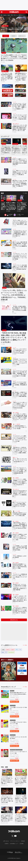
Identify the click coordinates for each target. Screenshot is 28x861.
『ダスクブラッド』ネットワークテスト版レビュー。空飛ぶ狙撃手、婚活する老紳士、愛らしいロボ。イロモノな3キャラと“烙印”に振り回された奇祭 (7, 799)
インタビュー (15, 143)
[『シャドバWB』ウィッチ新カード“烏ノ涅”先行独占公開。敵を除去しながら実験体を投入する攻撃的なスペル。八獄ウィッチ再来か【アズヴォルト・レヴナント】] (6, 415)
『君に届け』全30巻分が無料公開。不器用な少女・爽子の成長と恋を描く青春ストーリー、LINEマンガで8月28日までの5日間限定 (20, 309)
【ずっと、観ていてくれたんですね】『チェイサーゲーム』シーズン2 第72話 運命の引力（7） (20, 460)
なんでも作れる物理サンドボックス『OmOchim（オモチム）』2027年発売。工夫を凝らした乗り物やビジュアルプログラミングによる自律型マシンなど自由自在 (14, 57)
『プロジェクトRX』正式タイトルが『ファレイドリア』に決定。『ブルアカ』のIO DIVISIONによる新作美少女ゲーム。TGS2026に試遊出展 (14, 295)
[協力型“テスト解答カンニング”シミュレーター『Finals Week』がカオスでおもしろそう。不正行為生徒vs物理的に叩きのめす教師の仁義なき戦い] (6, 160)
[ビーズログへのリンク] (18, 852)
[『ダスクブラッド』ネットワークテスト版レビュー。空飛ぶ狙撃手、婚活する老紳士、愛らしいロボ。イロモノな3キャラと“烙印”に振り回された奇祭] (7, 791)
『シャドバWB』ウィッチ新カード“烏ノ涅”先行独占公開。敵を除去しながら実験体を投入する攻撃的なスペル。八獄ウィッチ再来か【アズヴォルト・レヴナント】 (20, 416)
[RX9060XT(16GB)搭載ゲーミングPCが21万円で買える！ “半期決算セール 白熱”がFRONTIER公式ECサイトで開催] (6, 565)
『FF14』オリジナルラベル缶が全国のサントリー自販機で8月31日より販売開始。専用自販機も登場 (20, 384)
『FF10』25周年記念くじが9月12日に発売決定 (20, 556)
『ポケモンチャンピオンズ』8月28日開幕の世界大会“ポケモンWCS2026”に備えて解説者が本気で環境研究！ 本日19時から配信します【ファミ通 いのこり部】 (20, 127)
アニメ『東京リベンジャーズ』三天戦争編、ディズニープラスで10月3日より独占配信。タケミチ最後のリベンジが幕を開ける (20, 172)
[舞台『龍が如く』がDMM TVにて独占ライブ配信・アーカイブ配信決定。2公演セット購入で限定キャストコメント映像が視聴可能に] (6, 393)
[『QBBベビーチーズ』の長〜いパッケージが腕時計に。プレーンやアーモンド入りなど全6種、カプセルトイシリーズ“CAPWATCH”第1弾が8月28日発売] (6, 403)
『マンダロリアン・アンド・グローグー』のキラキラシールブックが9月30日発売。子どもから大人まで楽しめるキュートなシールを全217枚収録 (20, 256)
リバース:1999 (17, 511)
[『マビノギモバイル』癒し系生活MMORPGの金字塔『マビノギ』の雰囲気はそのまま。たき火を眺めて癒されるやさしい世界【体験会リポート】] (7, 68)
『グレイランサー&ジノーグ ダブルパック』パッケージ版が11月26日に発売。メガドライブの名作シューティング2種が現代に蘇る (20, 117)
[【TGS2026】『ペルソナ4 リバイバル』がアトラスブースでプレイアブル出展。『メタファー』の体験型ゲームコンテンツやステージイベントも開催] (6, 360)
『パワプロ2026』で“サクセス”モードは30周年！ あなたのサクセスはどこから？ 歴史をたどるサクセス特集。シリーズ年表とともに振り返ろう (7, 780)
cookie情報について (14, 843)
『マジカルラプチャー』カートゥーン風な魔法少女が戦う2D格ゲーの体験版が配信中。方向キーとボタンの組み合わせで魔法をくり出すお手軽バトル (20, 233)
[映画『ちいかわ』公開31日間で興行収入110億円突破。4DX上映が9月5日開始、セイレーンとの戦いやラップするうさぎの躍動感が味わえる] (6, 243)
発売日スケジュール (23, 15)
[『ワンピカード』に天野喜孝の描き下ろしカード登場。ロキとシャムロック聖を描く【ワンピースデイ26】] (6, 575)
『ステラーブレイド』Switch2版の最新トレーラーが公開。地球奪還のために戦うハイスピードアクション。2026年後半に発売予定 (20, 267)
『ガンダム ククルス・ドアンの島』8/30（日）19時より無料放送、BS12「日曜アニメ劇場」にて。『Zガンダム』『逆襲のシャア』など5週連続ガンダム (19, 106)
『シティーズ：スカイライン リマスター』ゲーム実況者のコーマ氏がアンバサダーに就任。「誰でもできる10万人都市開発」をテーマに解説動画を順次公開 (20, 470)
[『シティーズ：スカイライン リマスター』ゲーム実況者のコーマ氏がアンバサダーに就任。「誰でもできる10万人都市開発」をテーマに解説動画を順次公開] (6, 469)
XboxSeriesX (11, 652)
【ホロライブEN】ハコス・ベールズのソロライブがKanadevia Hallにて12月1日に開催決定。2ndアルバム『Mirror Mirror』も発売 (20, 222)
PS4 (20, 649)
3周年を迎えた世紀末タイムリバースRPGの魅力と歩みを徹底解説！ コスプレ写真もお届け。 (19, 514)
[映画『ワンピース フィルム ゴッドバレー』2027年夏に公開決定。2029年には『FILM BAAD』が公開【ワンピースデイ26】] (6, 503)
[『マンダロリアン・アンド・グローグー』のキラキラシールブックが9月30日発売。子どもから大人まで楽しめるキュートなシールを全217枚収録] (6, 254)
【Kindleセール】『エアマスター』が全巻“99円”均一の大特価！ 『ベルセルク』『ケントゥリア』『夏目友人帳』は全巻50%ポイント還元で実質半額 (20, 587)
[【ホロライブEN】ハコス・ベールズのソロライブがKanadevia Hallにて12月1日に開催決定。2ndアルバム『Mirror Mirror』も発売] (6, 221)
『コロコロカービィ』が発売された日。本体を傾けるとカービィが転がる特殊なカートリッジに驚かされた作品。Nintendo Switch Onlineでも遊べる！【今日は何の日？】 (20, 610)
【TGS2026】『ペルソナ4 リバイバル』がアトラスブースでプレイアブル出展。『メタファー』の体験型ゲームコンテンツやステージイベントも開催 (20, 361)
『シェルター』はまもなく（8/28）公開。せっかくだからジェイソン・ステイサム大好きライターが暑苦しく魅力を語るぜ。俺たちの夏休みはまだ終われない (20, 598)
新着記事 (13, 36)
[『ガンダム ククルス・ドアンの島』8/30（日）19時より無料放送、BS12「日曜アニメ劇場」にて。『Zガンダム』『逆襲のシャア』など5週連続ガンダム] (6, 104)
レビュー (3, 25)
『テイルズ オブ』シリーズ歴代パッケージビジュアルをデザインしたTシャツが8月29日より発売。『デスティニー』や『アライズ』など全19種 (20, 438)
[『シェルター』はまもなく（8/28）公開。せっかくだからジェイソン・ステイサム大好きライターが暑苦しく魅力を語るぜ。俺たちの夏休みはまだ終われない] (6, 597)
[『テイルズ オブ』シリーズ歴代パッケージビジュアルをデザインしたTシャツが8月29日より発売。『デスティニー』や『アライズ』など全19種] (6, 437)
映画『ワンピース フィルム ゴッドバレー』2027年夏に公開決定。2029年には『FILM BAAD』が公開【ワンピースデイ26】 (20, 504)
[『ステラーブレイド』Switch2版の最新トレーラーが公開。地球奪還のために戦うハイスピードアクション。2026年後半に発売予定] (6, 266)
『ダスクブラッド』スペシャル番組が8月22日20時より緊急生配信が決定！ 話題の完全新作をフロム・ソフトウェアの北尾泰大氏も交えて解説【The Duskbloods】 (6, 149)
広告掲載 (21, 843)
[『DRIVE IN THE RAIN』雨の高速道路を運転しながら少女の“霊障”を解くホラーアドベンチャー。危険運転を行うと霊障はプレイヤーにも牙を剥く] (14, 323)
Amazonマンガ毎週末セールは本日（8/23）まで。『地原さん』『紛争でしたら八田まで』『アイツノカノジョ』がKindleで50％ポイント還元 (20, 537)
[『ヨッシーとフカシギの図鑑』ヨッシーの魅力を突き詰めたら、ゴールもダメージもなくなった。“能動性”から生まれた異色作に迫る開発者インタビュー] (21, 772)
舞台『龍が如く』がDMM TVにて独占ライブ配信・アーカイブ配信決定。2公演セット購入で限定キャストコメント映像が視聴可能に (20, 394)
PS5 (12, 15)
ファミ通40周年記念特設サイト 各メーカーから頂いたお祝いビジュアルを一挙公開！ (20, 427)
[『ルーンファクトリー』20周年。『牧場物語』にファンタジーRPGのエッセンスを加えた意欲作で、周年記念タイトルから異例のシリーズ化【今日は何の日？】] (6, 480)
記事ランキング (22, 36)
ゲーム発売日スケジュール (9, 645)
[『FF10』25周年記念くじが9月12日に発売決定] (6, 557)
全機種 (3, 649)
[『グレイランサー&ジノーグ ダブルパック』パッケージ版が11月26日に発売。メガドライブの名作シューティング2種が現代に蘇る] (6, 116)
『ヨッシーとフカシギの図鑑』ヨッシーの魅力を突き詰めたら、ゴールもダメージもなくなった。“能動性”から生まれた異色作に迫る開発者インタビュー (20, 780)
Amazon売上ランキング (8, 686)
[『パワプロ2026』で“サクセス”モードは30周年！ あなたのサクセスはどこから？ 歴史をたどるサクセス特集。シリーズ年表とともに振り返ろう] (7, 772)
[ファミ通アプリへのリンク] (10, 852)
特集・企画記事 (15, 412)
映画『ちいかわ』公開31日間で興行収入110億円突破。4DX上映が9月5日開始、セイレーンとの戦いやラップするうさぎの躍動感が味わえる (20, 244)
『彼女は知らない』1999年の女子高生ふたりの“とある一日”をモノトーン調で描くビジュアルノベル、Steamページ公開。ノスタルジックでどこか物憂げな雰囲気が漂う (20, 450)
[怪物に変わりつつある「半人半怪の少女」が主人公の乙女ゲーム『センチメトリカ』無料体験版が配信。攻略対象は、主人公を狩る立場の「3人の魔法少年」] (6, 182)
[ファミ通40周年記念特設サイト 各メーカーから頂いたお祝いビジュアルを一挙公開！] (6, 426)
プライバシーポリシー (15, 841)
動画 (2, 193)
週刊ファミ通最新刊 (7, 659)
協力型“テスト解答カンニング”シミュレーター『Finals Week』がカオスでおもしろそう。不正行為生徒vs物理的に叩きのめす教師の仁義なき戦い (20, 161)
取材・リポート (5, 71)
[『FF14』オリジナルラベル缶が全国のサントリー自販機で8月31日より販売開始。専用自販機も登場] (6, 383)
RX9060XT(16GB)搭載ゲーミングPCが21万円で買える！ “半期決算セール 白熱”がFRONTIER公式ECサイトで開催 (20, 566)
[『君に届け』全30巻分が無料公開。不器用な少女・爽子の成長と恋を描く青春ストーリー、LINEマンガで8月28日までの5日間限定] (6, 307)
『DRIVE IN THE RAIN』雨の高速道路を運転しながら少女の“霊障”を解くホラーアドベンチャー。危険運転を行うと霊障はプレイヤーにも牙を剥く (13, 337)
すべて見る (25, 193)
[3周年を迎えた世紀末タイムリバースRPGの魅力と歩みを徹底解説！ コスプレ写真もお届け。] (6, 513)
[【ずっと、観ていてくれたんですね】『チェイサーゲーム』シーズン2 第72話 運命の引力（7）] (6, 460)
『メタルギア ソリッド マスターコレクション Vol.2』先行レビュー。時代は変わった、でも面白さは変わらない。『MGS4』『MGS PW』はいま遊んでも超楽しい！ (14, 28)
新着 (1, 15)
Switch (8, 15)
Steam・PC (4, 652)
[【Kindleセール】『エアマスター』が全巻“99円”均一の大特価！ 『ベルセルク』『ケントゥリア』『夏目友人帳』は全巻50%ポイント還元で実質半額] (6, 585)
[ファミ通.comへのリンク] (14, 12)
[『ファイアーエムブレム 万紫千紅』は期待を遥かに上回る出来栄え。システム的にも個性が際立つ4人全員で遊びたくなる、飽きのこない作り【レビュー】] (7, 810)
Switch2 (5, 15)
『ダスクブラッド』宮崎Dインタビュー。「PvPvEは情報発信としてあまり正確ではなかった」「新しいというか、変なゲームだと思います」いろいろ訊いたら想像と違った (17, 149)
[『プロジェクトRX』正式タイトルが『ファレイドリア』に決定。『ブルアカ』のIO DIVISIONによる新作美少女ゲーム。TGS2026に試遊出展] (14, 280)
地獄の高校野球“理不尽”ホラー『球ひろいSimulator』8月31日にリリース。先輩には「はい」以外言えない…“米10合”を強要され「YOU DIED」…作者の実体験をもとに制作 (21, 77)
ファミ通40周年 (17, 424)
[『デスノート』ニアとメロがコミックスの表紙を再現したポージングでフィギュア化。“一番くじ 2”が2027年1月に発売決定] (6, 350)
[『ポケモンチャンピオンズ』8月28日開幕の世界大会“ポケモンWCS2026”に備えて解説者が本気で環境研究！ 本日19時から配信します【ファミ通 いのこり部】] (6, 126)
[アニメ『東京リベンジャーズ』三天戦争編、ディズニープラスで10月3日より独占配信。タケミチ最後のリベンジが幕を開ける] (6, 171)
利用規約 (23, 841)
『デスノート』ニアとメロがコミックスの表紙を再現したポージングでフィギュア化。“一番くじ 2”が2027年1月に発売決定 (20, 351)
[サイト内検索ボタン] (26, 12)
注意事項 (6, 843)
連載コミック (15, 457)
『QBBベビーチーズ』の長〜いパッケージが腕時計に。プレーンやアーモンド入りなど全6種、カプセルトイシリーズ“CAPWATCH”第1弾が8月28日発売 (20, 405)
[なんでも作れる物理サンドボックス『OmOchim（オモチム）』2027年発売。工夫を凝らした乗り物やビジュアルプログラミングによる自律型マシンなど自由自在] (14, 45)
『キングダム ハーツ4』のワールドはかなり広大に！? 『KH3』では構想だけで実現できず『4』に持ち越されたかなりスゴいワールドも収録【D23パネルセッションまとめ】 (21, 818)
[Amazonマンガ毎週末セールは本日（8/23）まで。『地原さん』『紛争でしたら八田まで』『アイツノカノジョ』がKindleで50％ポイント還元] (6, 535)
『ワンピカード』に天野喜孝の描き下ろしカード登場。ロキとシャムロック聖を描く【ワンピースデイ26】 (20, 576)
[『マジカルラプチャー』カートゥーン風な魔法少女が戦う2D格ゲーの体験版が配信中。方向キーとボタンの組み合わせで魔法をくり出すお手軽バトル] (6, 231)
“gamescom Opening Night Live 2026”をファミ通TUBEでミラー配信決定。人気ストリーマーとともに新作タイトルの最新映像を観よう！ (20, 493)
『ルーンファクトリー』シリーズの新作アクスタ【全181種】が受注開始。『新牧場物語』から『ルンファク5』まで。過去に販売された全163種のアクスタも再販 (20, 373)
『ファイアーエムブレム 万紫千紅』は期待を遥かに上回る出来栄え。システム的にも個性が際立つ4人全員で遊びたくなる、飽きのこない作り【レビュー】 (7, 818)
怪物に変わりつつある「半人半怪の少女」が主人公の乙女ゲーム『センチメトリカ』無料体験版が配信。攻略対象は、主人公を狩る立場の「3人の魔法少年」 (20, 183)
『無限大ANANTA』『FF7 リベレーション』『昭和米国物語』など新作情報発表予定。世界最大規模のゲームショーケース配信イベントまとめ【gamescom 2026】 (20, 525)
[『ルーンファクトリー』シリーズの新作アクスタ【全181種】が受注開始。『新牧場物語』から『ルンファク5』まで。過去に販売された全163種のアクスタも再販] (6, 371)
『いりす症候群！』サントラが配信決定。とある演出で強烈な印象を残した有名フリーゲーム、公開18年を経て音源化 (20, 548)
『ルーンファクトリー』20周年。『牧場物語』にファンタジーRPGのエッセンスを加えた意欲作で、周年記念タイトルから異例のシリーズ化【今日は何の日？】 (20, 482)
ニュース (3, 52)
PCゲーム (16, 15)
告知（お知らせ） (16, 123)
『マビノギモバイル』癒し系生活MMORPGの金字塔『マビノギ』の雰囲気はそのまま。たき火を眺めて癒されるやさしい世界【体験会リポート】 (6, 77)
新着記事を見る (14, 620)
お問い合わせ (6, 841)
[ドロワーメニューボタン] (1, 12)
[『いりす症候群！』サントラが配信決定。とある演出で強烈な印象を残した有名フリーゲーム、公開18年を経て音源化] (6, 547)
